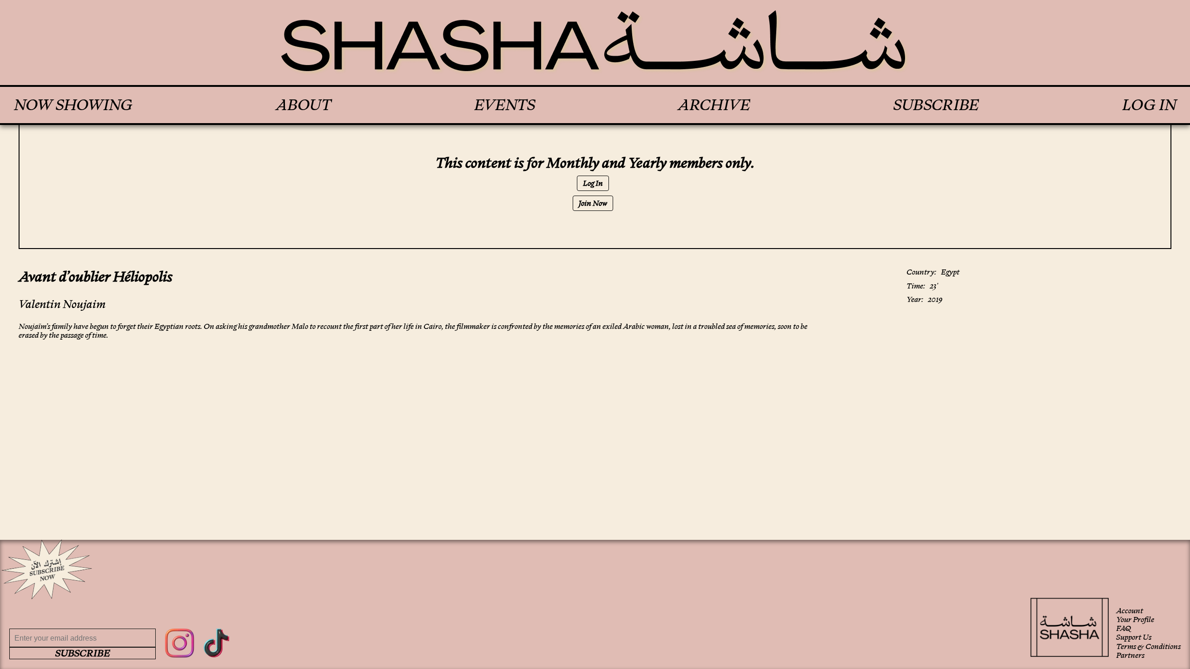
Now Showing (73, 105)
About (303, 105)
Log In (1149, 105)
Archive (714, 105)
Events (504, 105)
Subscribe (936, 105)
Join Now (593, 203)
